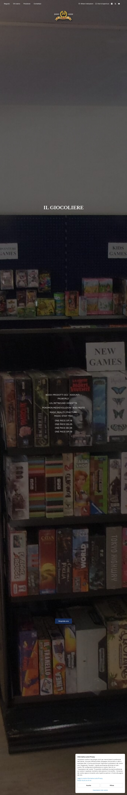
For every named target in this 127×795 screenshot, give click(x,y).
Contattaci (37, 4)
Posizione (27, 4)
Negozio (7, 4)
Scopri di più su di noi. (84, 780)
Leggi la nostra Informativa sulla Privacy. (90, 778)
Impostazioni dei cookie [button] (100, 790)
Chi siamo (16, 4)
